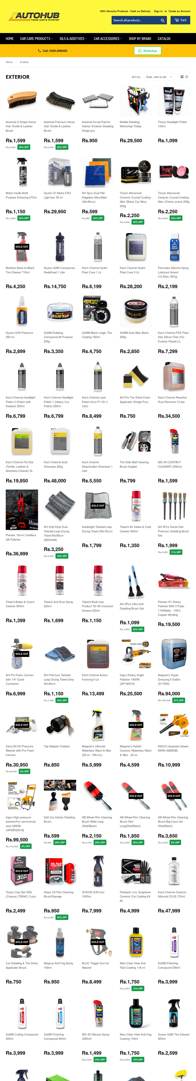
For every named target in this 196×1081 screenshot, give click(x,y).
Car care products (35, 38)
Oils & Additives (72, 38)
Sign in (158, 11)
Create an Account (179, 11)
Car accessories (107, 38)
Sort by (136, 77)
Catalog (164, 38)
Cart (183, 20)
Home (10, 38)
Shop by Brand (140, 38)
